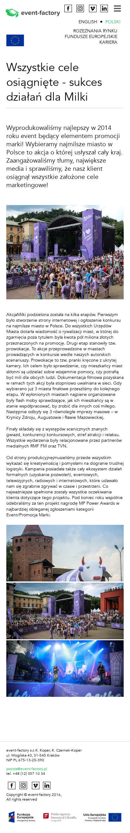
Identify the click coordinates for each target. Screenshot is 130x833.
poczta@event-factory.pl (26, 768)
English (88, 22)
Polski (113, 22)
